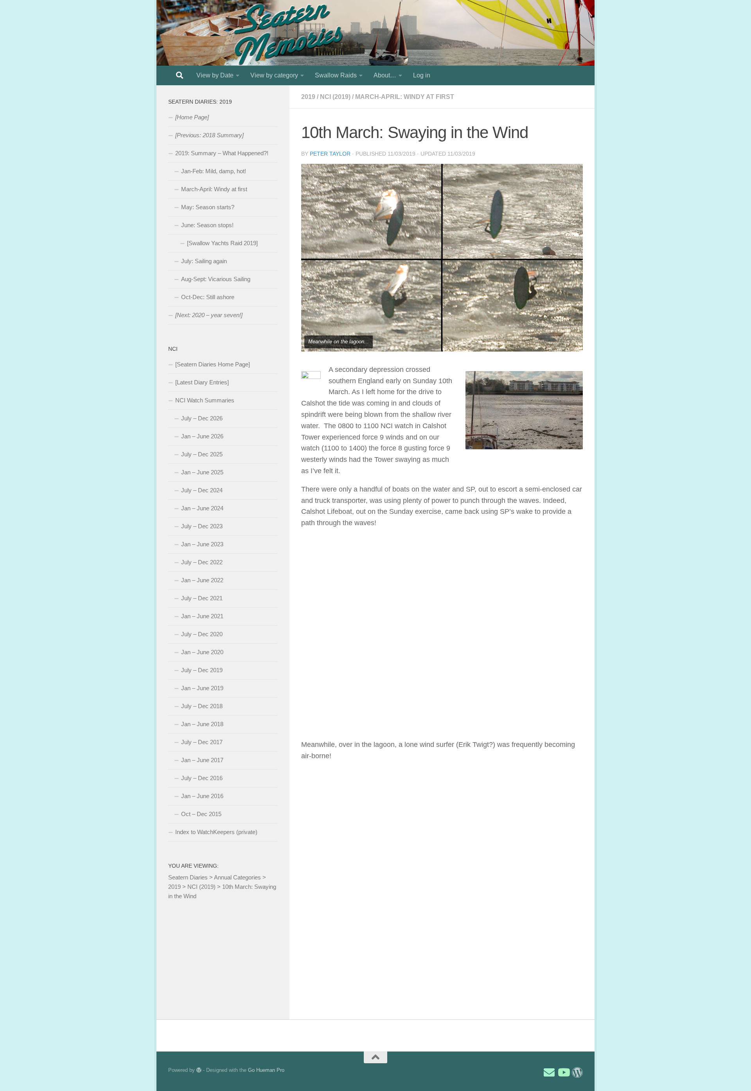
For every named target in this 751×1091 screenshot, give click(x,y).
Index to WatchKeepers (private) (216, 832)
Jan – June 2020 (202, 652)
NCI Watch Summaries (204, 400)
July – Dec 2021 (202, 598)
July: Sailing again (204, 261)
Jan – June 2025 (202, 472)
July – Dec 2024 (202, 490)
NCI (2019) (335, 96)
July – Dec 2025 (202, 454)
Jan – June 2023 (202, 544)
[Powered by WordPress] (198, 1070)
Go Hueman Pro (266, 1070)
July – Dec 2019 (202, 670)
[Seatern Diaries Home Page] (212, 364)
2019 (308, 96)
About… (385, 75)
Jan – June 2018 (202, 724)
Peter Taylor (330, 154)
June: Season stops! (207, 225)
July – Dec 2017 (202, 742)
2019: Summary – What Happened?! (221, 153)
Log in (421, 75)
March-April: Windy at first (404, 96)
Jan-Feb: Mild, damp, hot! (213, 171)
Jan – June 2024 (202, 508)
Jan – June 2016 (202, 796)
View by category (274, 75)
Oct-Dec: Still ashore (207, 297)
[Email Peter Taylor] (549, 1072)
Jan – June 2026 (202, 436)
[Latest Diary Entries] (202, 382)
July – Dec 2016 (202, 778)
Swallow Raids (336, 75)
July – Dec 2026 (202, 418)
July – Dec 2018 (202, 706)
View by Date (215, 75)
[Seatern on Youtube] (563, 1072)
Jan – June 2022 (202, 580)
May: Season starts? (207, 207)
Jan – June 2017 (202, 760)
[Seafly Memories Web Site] (577, 1072)
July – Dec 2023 (202, 526)
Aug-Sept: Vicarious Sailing (215, 279)
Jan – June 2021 (202, 616)
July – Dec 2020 (202, 634)
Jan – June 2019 (202, 688)
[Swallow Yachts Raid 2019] (222, 243)
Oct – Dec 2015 (201, 814)
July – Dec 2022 (202, 562)
